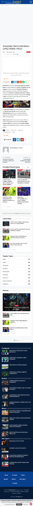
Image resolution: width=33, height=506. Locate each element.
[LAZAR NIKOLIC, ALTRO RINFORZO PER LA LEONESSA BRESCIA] (5, 396)
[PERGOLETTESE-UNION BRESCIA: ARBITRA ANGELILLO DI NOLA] (9, 191)
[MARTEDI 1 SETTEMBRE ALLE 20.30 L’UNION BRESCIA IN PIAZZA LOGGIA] (23, 191)
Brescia (7, 130)
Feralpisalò (5, 265)
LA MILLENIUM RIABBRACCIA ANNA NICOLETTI (25, 161)
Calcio (4, 170)
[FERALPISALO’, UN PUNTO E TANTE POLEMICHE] (5, 359)
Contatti (14, 483)
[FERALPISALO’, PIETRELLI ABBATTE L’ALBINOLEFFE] (5, 373)
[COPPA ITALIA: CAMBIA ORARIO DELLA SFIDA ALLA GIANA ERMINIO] (9, 173)
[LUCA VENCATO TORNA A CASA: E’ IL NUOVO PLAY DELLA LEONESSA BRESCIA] (5, 389)
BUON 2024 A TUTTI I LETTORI (16, 441)
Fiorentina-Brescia (6, 132)
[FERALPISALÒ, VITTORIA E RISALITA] (5, 366)
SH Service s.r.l (19, 496)
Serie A (13, 132)
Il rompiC (14, 475)
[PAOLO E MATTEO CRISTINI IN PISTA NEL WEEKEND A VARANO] (23, 173)
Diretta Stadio (6, 271)
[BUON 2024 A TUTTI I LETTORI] (5, 442)
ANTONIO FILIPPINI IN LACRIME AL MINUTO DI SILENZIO (8, 161)
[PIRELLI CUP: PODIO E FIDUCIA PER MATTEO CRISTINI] (5, 419)
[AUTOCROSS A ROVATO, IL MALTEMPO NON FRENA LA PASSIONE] (5, 412)
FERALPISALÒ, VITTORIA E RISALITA (18, 365)
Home (6, 475)
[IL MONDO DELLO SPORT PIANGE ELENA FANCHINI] (5, 464)
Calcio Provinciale (7, 281)
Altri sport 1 (5, 277)
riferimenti (17, 213)
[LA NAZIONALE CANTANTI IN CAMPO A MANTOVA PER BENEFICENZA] (5, 457)
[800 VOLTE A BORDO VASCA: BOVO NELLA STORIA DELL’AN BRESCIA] (6, 245)
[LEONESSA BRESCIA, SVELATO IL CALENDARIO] (5, 382)
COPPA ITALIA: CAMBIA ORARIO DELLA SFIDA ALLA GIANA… (16, 308)
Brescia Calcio (13, 130)
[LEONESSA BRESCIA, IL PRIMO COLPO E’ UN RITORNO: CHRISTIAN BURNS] (5, 404)
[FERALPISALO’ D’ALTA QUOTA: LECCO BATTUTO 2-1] (5, 352)
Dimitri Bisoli (20, 130)
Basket (4, 262)
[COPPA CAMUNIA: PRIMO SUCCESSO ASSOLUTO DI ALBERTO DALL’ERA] (5, 427)
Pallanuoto (5, 274)
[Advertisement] (16, 25)
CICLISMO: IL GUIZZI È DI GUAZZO (17, 448)
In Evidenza (5, 284)
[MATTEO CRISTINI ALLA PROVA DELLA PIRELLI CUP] (5, 434)
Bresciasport (12, 490)
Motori (4, 259)
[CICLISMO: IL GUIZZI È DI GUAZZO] (5, 449)
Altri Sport (5, 268)
